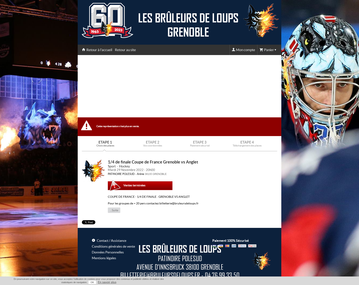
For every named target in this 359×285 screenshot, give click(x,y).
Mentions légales (104, 258)
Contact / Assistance (111, 240)
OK (92, 282)
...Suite (114, 210)
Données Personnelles (108, 252)
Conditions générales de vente (113, 246)
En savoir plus (107, 282)
